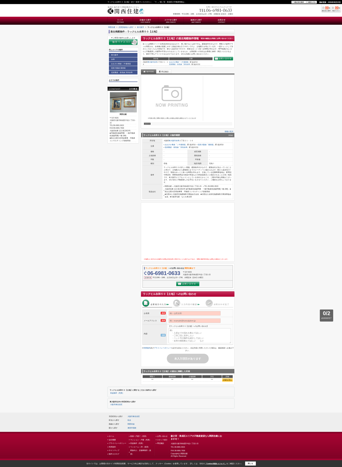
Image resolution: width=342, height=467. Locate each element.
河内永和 (187, 64)
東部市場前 (132, 428)
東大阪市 (150, 62)
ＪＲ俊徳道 (184, 62)
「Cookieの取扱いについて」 (215, 464)
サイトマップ (114, 450)
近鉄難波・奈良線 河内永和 (122, 72)
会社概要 (112, 440)
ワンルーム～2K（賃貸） (140, 447)
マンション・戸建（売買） (140, 440)
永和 (155, 62)
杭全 (129, 420)
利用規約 (146, 348)
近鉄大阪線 (202, 145)
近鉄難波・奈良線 (175, 64)
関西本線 (131, 424)
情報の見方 (229, 131)
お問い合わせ (162, 436)
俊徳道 (210, 145)
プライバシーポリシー (162, 348)
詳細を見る (227, 380)
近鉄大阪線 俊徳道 (118, 68)
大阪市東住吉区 (116, 404)
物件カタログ (114, 454)
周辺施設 (160, 443)
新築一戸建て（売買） (139, 436)
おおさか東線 (174, 62)
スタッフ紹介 (162, 440)
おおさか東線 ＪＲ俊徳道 (121, 64)
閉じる (250, 463)
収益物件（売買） (117, 393)
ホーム (111, 436)
